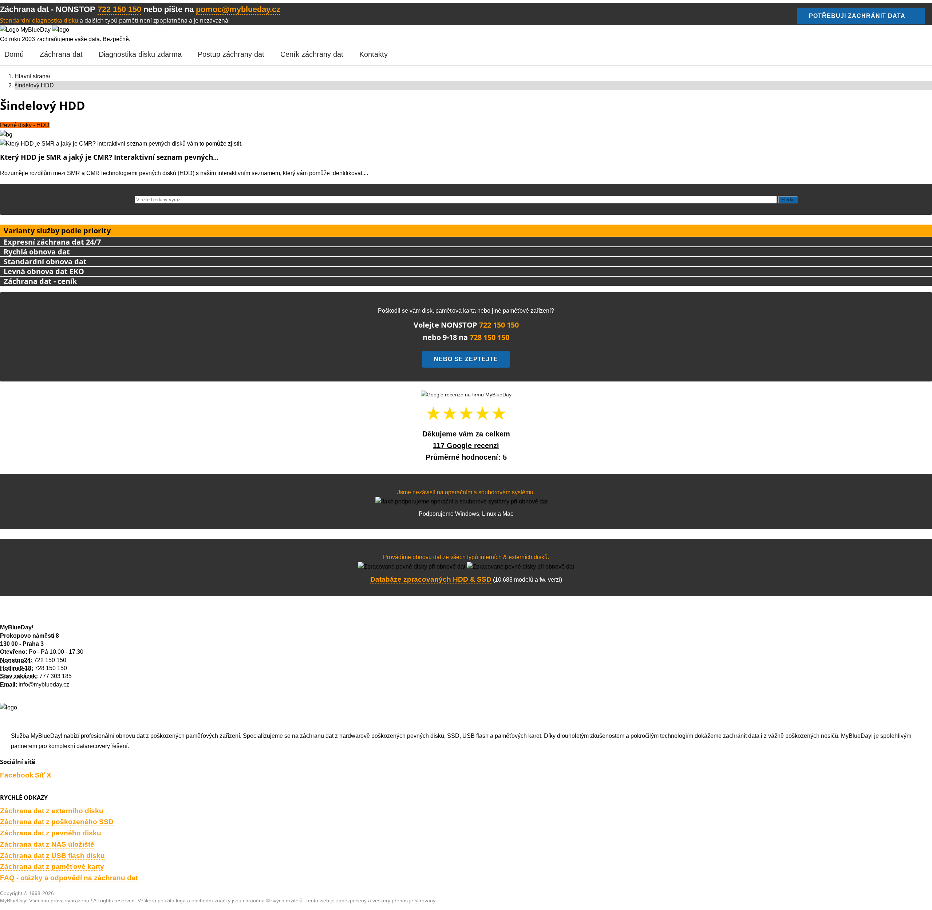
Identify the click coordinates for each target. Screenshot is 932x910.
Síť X (43, 775)
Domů (14, 54)
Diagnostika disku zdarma (140, 54)
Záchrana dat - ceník (40, 281)
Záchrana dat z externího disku (51, 811)
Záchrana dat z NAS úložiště (47, 844)
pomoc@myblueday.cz (238, 9)
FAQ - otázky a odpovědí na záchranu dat (69, 878)
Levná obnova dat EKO (44, 271)
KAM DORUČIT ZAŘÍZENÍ (34, 616)
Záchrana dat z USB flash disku (52, 855)
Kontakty (373, 54)
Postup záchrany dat (231, 54)
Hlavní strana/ (32, 76)
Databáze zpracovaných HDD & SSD (430, 579)
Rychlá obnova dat (37, 251)
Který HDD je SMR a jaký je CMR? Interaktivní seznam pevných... (109, 157)
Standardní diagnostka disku (39, 20)
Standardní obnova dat (45, 261)
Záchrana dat (61, 54)
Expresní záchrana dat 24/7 (52, 241)
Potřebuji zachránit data (857, 16)
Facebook (16, 775)
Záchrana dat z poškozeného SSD (57, 822)
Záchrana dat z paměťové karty (52, 866)
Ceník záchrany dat (311, 54)
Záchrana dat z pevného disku (50, 833)
